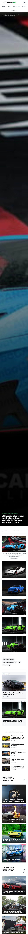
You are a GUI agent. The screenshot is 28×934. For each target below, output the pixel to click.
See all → (24, 780)
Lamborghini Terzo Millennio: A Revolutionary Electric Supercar (18, 752)
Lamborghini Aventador (8, 659)
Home (3, 14)
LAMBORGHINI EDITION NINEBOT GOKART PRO (17, 767)
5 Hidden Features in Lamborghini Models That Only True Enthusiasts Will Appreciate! (13, 801)
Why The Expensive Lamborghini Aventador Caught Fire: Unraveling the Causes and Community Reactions (13, 822)
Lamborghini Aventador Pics (9, 662)
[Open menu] (3, 2)
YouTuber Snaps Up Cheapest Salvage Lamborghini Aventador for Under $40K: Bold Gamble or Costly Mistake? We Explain (13, 913)
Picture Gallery (6, 665)
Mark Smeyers (7, 531)
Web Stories (16, 6)
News (9, 6)
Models (4, 6)
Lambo (11, 2)
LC (19, 662)
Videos (24, 6)
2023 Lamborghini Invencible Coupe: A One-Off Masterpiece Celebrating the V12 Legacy (14, 893)
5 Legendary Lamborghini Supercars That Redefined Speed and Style (14, 840)
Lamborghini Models (12, 14)
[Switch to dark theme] (25, 2)
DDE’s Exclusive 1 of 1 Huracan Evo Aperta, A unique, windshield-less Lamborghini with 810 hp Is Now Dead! (18, 738)
